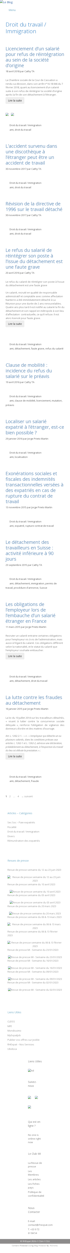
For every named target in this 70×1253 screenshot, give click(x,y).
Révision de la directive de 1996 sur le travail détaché (34, 206)
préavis (10, 405)
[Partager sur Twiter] (13, 115)
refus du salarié (54, 348)
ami (12, 129)
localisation (21, 457)
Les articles (34, 1179)
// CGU (46, 1241)
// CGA (39, 1241)
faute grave (37, 348)
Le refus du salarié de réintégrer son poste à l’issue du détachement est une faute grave (34, 258)
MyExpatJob (14, 1035)
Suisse (43, 587)
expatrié (19, 525)
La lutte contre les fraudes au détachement (34, 700)
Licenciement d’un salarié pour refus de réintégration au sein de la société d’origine (35, 56)
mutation (57, 400)
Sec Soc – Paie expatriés (21, 822)
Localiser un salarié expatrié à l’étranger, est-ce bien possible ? (35, 427)
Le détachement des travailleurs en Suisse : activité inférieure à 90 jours (30, 550)
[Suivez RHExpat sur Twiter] (38, 1099)
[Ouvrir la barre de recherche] (66, 5)
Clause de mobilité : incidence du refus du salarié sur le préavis (29, 370)
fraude (35, 781)
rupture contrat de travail (39, 525)
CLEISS (11, 1021)
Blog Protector (40, 1245)
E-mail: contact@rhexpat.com (40, 1223)
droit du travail (23, 129)
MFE (9, 1026)
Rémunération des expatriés (23, 840)
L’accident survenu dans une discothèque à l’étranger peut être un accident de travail (31, 154)
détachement (22, 348)
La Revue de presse (35, 1164)
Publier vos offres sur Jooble (23, 1039)
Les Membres (33, 1173)
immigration (37, 583)
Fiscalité (11, 827)
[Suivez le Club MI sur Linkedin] (31, 1108)
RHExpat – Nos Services (20, 1044)
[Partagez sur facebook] (8, 115)
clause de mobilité (25, 400)
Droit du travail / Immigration (25, 125)
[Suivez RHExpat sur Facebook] (31, 1099)
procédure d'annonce (26, 587)
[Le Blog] (6, 2)
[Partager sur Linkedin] (18, 110)
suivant (27, 796)
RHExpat (27, 1241)
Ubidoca (12, 1049)
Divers (11, 836)
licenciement (43, 400)
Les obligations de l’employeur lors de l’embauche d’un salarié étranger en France (30, 612)
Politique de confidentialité (36, 1193)
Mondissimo (14, 1030)
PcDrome (53, 1245)
